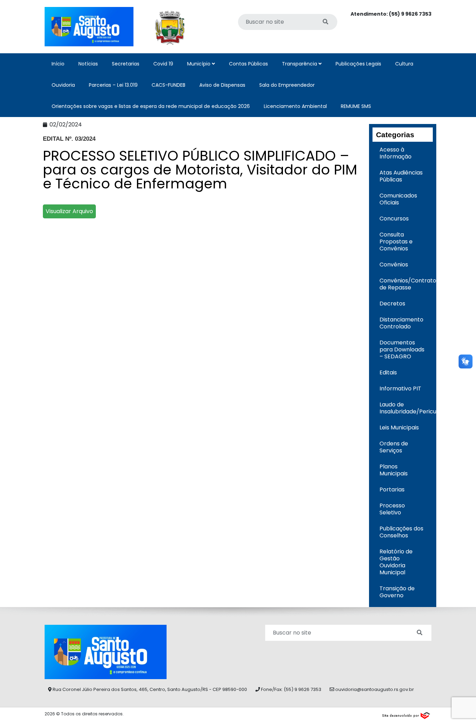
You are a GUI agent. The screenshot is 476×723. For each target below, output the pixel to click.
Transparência (300, 63)
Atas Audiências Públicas (401, 176)
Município (199, 63)
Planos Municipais (393, 469)
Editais (388, 372)
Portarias (392, 489)
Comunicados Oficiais (398, 199)
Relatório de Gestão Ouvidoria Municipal (396, 561)
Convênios (393, 265)
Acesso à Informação (395, 153)
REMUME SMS (356, 106)
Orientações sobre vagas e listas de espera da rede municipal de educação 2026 (151, 106)
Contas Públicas (248, 63)
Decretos (392, 304)
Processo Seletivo (392, 509)
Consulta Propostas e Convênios (396, 241)
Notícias (88, 63)
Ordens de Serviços (393, 447)
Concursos (394, 219)
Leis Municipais (399, 427)
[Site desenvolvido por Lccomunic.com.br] (406, 714)
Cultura (404, 63)
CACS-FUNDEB (168, 84)
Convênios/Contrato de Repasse (406, 284)
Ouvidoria (63, 84)
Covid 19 (163, 63)
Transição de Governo (397, 591)
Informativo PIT (400, 388)
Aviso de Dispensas (222, 84)
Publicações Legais (358, 63)
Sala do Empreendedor (287, 84)
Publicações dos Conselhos (401, 531)
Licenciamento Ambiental (295, 106)
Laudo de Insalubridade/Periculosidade (406, 408)
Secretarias (125, 63)
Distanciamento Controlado (401, 323)
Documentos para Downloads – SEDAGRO (401, 349)
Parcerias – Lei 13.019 (113, 84)
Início (58, 63)
